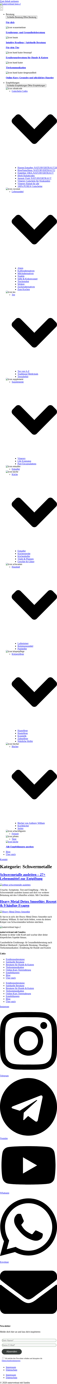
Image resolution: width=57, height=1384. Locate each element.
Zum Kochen (24, 289)
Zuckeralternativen (26, 286)
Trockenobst (23, 281)
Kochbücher (23, 825)
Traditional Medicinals (28, 374)
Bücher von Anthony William (31, 823)
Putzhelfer (22, 648)
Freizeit (15, 833)
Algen (20, 268)
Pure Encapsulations (27, 463)
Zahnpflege (23, 738)
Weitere (21, 284)
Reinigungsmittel (25, 646)
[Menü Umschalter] (1, 8)
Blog (8, 975)
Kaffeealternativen (26, 271)
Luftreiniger (23, 643)
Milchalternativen (26, 273)
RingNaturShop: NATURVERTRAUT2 (36, 170)
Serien (20, 828)
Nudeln (21, 276)
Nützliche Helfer (25, 741)
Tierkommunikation (15, 967)
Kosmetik (22, 736)
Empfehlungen (12, 972)
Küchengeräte (24, 553)
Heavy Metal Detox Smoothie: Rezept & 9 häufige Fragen (28, 903)
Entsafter (16, 469)
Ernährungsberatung (15, 959)
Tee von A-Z (23, 371)
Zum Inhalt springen (9, 1)
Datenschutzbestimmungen (11, 1361)
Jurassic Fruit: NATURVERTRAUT (34, 178)
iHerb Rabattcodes (26, 175)
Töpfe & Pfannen (26, 559)
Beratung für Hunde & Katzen (20, 964)
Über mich (11, 978)
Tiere (14, 839)
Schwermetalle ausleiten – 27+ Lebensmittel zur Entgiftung (22, 876)
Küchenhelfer (24, 556)
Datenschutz (11, 1370)
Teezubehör (23, 376)
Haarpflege (23, 730)
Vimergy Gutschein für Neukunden (34, 181)
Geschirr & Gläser (26, 561)
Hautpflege (23, 733)
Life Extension (24, 461)
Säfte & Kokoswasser (28, 278)
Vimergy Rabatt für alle (28, 183)
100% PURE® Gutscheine (30, 186)
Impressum (11, 1367)
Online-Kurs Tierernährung (18, 970)
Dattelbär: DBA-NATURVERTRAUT (36, 173)
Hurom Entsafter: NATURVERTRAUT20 (37, 167)
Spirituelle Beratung (15, 962)
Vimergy (22, 458)
